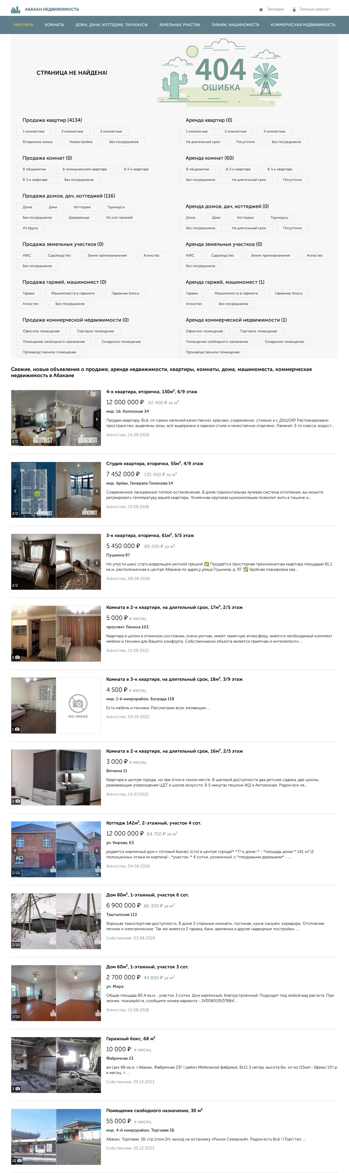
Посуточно (245, 142)
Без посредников (123, 142)
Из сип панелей (119, 218)
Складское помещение (121, 342)
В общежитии (34, 169)
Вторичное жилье (38, 142)
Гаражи (28, 293)
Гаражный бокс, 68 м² (130, 1039)
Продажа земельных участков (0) (62, 244)
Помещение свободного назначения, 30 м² (154, 1111)
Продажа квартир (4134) (52, 120)
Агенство (151, 255)
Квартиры (24, 25)
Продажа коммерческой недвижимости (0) (75, 320)
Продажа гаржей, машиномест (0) (64, 282)
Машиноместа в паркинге (73, 293)
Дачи (53, 207)
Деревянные (79, 218)
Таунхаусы (116, 207)
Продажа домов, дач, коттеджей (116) (68, 196)
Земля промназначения (107, 255)
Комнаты (54, 25)
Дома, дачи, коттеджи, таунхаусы (112, 25)
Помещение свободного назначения (54, 342)
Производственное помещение (49, 352)
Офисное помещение (41, 331)
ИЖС (27, 255)
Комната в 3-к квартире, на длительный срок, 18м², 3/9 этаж (174, 679)
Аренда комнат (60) (210, 158)
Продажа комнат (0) (47, 158)
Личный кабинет (314, 9)
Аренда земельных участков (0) (224, 244)
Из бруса (30, 228)
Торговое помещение (95, 331)
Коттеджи (82, 207)
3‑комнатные (111, 131)
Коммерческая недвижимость (303, 25)
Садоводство (59, 255)
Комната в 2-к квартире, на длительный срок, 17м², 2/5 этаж (174, 607)
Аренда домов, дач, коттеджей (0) (227, 206)
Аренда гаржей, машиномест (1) (225, 282)
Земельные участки (179, 25)
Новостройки (80, 142)
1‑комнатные (33, 131)
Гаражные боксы (125, 293)
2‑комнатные (72, 131)
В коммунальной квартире (85, 169)
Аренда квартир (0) (209, 120)
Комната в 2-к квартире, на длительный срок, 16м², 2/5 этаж (174, 751)
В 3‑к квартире (35, 180)
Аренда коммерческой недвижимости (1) (236, 320)
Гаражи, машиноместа (236, 25)
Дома (27, 207)
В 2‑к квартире (136, 169)
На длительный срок (203, 142)
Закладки (275, 9)
